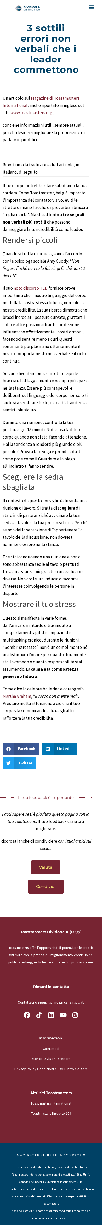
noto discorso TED (31, 288)
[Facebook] (27, 1015)
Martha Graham (17, 696)
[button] (91, 7)
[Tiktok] (39, 1015)
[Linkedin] (51, 1015)
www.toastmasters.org (31, 113)
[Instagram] (75, 1015)
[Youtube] (63, 1015)
